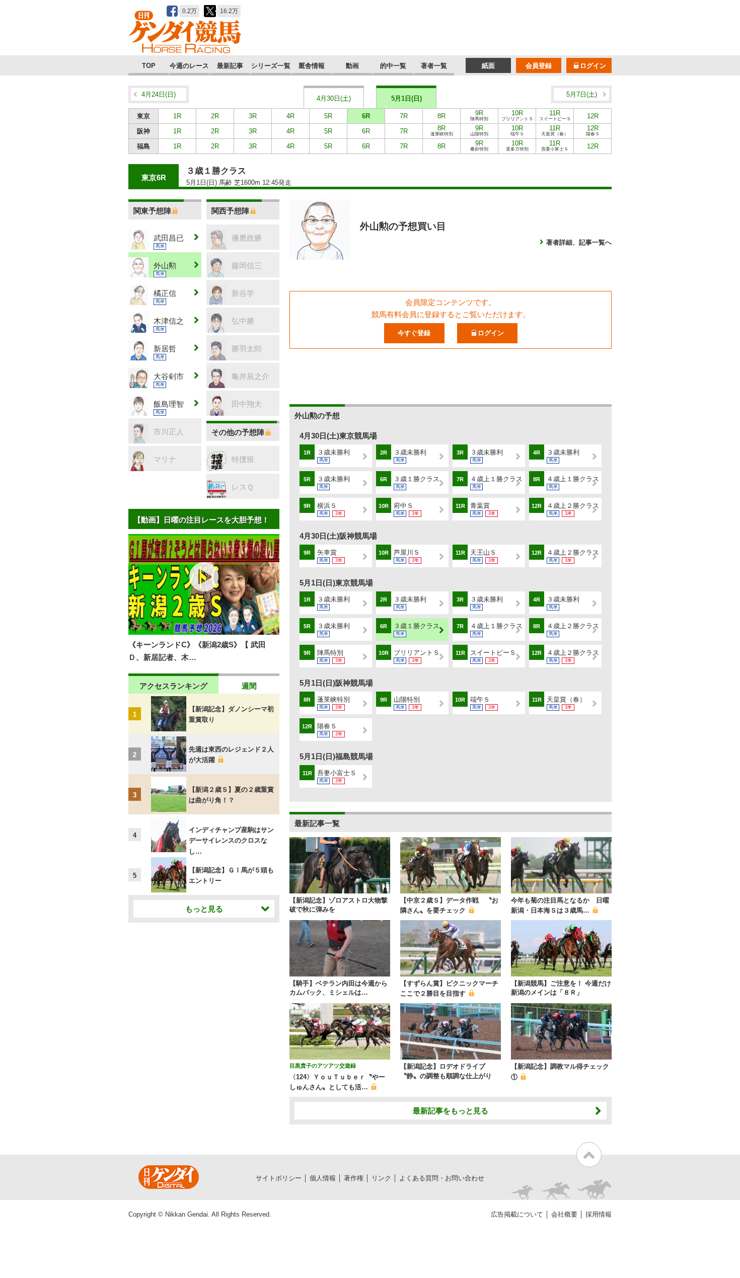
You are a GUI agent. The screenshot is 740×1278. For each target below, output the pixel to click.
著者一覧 (434, 65)
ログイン (593, 65)
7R (404, 116)
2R (215, 116)
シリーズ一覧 (270, 65)
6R (366, 116)
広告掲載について (517, 1214)
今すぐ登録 (414, 333)
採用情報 (598, 1214)
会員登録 (539, 65)
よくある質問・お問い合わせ (441, 1178)
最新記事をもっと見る (450, 1110)
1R (177, 116)
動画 (352, 65)
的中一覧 (393, 65)
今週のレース (189, 65)
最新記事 (230, 65)
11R (555, 115)
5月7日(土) (581, 94)
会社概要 (564, 1214)
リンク (381, 1178)
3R (253, 116)
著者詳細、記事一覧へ (579, 242)
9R (479, 115)
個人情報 (323, 1178)
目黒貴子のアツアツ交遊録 (322, 1066)
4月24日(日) (158, 94)
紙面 (488, 65)
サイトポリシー (279, 1178)
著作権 (353, 1178)
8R (441, 116)
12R (593, 116)
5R (328, 116)
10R (517, 115)
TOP (149, 65)
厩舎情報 (312, 65)
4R (290, 116)
